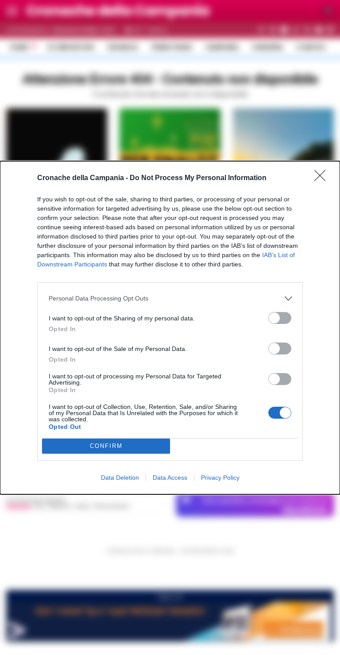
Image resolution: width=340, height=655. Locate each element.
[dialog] (170, 327)
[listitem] (170, 298)
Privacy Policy (220, 477)
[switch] (279, 318)
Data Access (170, 477)
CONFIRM (106, 446)
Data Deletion (120, 477)
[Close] (322, 178)
